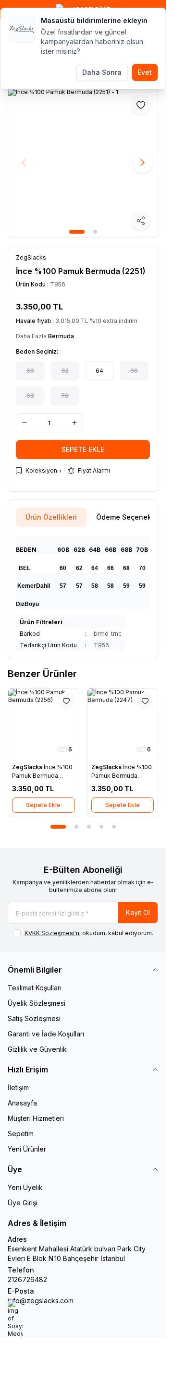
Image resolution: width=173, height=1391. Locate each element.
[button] (77, 232)
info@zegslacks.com (41, 1300)
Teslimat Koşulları (35, 988)
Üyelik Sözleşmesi (36, 1003)
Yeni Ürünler (27, 1149)
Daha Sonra (102, 72)
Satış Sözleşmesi (34, 1018)
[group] (83, 163)
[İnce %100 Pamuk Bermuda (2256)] (43, 724)
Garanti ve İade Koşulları (46, 1034)
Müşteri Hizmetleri (36, 1118)
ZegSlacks (28, 767)
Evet (144, 72)
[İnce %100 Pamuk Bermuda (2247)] (122, 724)
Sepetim (21, 1133)
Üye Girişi (22, 1203)
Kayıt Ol (138, 912)
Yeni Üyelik (25, 1187)
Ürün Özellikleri (51, 517)
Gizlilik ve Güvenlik (37, 1049)
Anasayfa (22, 1103)
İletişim (18, 1087)
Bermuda (61, 336)
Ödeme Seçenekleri (129, 517)
